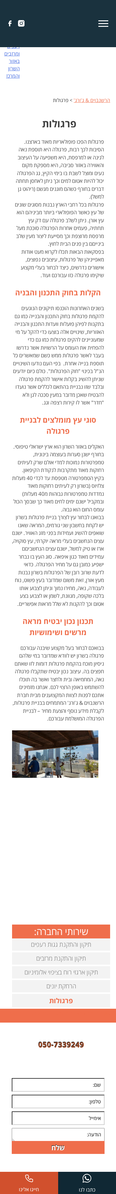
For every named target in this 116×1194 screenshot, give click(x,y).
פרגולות (61, 1000)
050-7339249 (61, 1045)
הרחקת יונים (61, 986)
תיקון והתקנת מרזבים (61, 958)
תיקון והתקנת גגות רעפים (61, 944)
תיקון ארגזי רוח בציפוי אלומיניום (61, 972)
